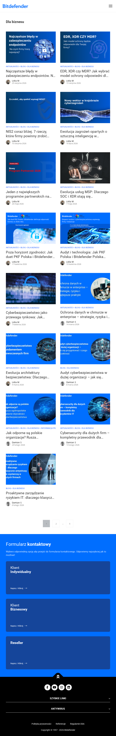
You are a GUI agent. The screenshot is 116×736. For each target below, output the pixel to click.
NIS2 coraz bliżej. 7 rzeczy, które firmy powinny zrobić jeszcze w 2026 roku (26, 136)
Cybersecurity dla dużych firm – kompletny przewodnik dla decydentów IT (85, 437)
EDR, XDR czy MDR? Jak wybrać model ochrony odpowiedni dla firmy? (85, 75)
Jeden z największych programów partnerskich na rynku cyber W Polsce (27, 196)
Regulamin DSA (77, 724)
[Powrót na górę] (58, 677)
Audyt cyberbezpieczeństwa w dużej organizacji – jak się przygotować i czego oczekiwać (84, 377)
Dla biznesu (33, 66)
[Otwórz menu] (111, 6)
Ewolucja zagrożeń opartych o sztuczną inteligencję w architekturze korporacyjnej (83, 136)
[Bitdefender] (15, 6)
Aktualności (12, 66)
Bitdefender (69, 730)
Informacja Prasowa (51, 428)
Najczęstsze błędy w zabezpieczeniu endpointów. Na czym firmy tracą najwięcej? (30, 75)
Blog (23, 66)
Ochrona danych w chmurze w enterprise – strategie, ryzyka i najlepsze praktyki (83, 316)
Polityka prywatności (41, 724)
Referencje (61, 724)
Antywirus (58, 708)
